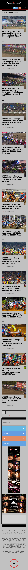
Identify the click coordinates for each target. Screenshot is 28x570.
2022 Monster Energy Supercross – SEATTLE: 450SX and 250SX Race (11, 233)
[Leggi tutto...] (3, 40)
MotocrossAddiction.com (14, 532)
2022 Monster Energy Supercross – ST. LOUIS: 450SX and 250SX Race (11, 206)
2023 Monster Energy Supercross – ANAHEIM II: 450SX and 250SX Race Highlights (12, 122)
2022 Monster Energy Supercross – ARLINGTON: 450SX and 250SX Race (12, 342)
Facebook (6, 433)
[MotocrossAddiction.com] (14, 3)
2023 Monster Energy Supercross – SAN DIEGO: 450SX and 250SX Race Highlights (12, 150)
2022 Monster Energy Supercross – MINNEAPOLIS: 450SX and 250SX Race (11, 371)
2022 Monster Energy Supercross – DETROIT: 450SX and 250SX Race (11, 288)
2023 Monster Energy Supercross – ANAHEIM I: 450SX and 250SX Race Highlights (12, 179)
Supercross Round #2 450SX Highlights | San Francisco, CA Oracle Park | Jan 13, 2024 (11, 63)
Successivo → (8, 416)
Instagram (7, 443)
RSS (5, 438)
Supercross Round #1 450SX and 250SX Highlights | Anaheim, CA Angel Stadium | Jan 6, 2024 (12, 92)
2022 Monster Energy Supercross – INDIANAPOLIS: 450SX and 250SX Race (11, 261)
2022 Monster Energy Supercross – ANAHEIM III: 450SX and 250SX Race (11, 400)
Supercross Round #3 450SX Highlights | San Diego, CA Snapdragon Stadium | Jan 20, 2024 (11, 34)
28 (14, 413)
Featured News (10, 68)
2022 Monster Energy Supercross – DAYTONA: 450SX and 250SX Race (12, 315)
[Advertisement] (14, 519)
